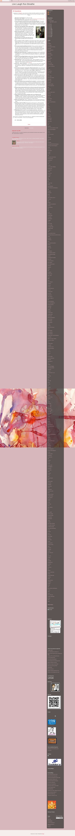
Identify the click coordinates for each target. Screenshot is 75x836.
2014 (50, 29)
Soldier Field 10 (50, 478)
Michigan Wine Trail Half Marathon (53, 335)
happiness (49, 267)
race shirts (49, 411)
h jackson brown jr (51, 260)
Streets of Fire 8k (50, 494)
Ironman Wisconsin (51, 288)
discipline (49, 191)
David (49, 179)
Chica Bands (50, 150)
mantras (49, 309)
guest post (49, 259)
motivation (49, 345)
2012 (50, 32)
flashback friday (50, 228)
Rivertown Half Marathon (52, 434)
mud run (49, 351)
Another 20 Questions (51, 822)
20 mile (49, 69)
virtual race (49, 567)
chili (48, 155)
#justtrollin (49, 48)
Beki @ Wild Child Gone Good (52, 774)
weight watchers (50, 580)
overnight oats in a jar (51, 372)
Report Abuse (50, 604)
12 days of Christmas (51, 66)
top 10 (49, 533)
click (48, 163)
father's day (49, 213)
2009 (50, 36)
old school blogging (51, 366)
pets (48, 379)
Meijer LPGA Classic (51, 327)
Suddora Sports (50, 650)
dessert (49, 184)
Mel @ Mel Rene (50, 788)
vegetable (49, 560)
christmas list (50, 160)
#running (49, 59)
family (49, 212)
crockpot (49, 174)
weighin (49, 573)
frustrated (49, 238)
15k (48, 67)
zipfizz (49, 601)
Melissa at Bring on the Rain (52, 662)
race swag (49, 413)
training (49, 541)
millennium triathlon (51, 340)
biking (49, 108)
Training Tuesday (50, 544)
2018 (50, 24)
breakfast (49, 126)
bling (48, 113)
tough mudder (50, 536)
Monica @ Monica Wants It (52, 792)
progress (49, 398)
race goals (49, 403)
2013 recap (49, 80)
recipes (49, 421)
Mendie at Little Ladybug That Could (53, 672)
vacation (49, 557)
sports (49, 487)
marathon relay (50, 314)
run (48, 442)
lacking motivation (51, 304)
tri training (49, 549)
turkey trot (49, 555)
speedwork (49, 484)
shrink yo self (50, 465)
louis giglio (49, 307)
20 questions (50, 71)
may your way (50, 319)
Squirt (49, 492)
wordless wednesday (51, 596)
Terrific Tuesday (50, 513)
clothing (49, 165)
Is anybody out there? (15, 137)
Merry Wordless (50, 333)
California (49, 137)
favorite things (50, 215)
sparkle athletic (50, 481)
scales (49, 461)
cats (48, 140)
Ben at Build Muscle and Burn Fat (53, 651)
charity (49, 147)
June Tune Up (50, 296)
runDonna (49, 447)
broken (49, 131)
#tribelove (49, 61)
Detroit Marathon (50, 186)
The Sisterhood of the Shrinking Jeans (54, 660)
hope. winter (50, 275)
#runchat (49, 56)
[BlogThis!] (18, 120)
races (49, 414)
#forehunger (50, 45)
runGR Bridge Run (51, 448)
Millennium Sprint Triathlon (52, 338)
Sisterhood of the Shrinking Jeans (53, 748)
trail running (49, 539)
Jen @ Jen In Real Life (51, 782)
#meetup (49, 51)
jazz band (49, 293)
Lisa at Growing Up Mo (51, 657)
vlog (48, 568)
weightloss (49, 581)
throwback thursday (51, 526)
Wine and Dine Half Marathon (52, 588)
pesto (49, 377)
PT (48, 400)
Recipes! (49, 826)
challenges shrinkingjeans (52, 145)
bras (48, 124)
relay (48, 427)
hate (48, 270)
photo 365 (49, 380)
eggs (48, 200)
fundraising (49, 239)
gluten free (49, 247)
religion (49, 429)
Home (29, 124)
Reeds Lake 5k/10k (51, 426)
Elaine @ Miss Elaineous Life (52, 779)
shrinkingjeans (50, 466)
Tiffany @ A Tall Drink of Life (52, 795)
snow (48, 476)
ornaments (49, 369)
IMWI (48, 278)
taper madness (50, 507)
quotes (49, 401)
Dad (48, 178)
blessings (49, 111)
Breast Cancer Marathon (52, 129)
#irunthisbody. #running (51, 46)
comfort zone (50, 168)
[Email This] (17, 120)
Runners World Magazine (52, 450)
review (49, 432)
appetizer (49, 93)
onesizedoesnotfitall (51, 367)
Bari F (50, 12)
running (49, 452)
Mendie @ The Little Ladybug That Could (54, 790)
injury (48, 280)
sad (48, 458)
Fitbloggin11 (20, 13)
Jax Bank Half (50, 291)
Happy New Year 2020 (16, 130)
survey (49, 502)
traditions (49, 538)
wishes (49, 593)
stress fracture (50, 497)
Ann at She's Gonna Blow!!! (52, 659)
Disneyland (49, 192)
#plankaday (49, 53)
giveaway (49, 246)
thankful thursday (50, 515)
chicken (49, 153)
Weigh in (49, 570)
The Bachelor (50, 518)
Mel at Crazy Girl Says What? (52, 665)
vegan (49, 559)
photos (49, 382)
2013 (50, 31)
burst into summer (51, 134)
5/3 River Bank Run (51, 85)
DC (48, 181)
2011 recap (49, 72)
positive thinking (50, 392)
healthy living (50, 273)
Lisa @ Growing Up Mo (51, 787)
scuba (49, 463)
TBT (48, 510)
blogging (49, 116)
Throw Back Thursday (51, 525)
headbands (49, 272)
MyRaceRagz (50, 667)
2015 (50, 28)
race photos (50, 405)
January (51, 20)
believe (49, 106)
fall (48, 210)
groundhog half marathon (52, 257)
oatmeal (49, 364)
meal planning (50, 322)
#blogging (49, 43)
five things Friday (50, 226)
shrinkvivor (49, 468)
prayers (49, 395)
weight (49, 578)
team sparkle (50, 512)
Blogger (43, 833)
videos (49, 565)
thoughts (49, 521)
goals (48, 249)
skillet (49, 471)
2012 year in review (51, 77)
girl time (49, 244)
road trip (49, 439)
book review (50, 121)
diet (48, 189)
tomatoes (49, 531)
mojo (48, 341)
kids (48, 299)
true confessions (50, 552)
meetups (49, 325)
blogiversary (50, 118)
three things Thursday (51, 523)
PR (48, 393)
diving (49, 194)
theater (49, 520)
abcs (48, 87)
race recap (49, 406)
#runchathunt (50, 58)
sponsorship (50, 486)
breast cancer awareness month (53, 127)
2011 (50, 33)
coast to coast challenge (52, 166)
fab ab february (50, 207)
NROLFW (49, 359)
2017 (50, 25)
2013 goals (49, 79)
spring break (50, 489)
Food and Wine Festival (51, 233)
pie (48, 385)
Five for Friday (50, 225)
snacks (49, 474)
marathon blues (50, 312)
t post (49, 505)
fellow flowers (50, 218)
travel (49, 546)
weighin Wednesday (51, 575)
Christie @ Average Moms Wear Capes (54, 777)
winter (49, 591)
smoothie (49, 473)
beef (48, 103)
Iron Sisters (49, 750)
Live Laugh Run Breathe (23, 4)
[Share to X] (19, 120)
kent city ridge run (50, 298)
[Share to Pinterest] (21, 120)
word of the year (50, 594)
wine (48, 586)
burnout (49, 132)
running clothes (50, 453)
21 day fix (49, 82)
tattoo (49, 508)
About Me (49, 819)
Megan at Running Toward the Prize (53, 670)
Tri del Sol (49, 547)
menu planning (50, 332)
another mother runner (51, 92)
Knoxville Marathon (51, 301)
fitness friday (50, 223)
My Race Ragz (50, 356)
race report (49, 408)
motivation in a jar (50, 346)
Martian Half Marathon (51, 317)
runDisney (49, 445)
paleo (48, 374)
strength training (50, 495)
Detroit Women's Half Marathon (53, 187)
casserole (49, 139)
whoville (49, 583)
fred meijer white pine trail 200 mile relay (54, 234)
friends (49, 236)
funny (49, 241)
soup (48, 479)
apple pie (49, 95)
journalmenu (50, 294)
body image (49, 119)
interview (49, 285)
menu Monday (50, 330)
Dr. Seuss (49, 199)
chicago (49, 152)
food (48, 231)
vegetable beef (50, 562)
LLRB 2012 (49, 306)
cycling (49, 176)
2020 (50, 19)
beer (48, 105)
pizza (48, 388)
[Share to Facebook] (20, 120)
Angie (49, 90)
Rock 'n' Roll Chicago (51, 440)
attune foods (50, 98)
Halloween (49, 265)
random (49, 416)
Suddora (49, 499)
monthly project (50, 343)
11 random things (50, 64)
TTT (48, 554)
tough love (49, 534)
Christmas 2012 (50, 158)
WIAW (49, 585)
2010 (50, 35)
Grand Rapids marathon (51, 252)
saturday (49, 460)
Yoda (48, 599)
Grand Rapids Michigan (51, 254)
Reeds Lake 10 (50, 424)
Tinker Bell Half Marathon (52, 528)
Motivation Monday (51, 348)
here (28, 62)
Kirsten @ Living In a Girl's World (53, 785)
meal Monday (50, 320)
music (49, 354)
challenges (49, 142)
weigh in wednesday (51, 572)
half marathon (50, 262)
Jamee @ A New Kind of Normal (53, 780)
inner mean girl (50, 281)
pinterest (49, 387)
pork (48, 390)
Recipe (49, 419)
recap (49, 418)
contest (49, 171)
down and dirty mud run (51, 197)
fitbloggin (49, 220)
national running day (51, 358)
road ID (49, 437)
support (49, 500)
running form (50, 455)
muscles (49, 353)
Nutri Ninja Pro (50, 361)
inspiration (49, 283)
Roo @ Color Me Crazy (51, 793)
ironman (49, 286)
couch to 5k (50, 173)
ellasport (49, 202)
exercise (49, 205)
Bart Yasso (49, 100)
